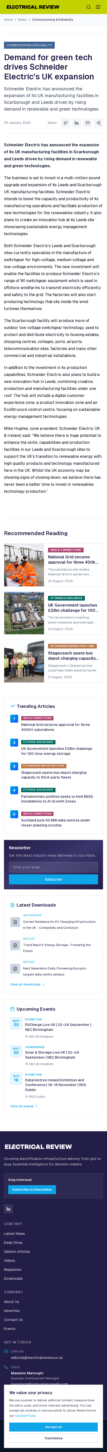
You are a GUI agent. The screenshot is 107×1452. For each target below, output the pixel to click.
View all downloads (25, 984)
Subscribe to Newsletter (32, 1189)
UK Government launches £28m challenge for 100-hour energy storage (56, 751)
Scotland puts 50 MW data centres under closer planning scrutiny (55, 822)
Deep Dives (13, 1243)
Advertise (12, 1311)
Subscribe (53, 879)
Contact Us (13, 1320)
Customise (53, 1438)
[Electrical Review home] (33, 7)
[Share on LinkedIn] (76, 122)
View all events (22, 1106)
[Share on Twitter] (65, 122)
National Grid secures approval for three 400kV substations (55, 727)
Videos (9, 1261)
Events (9, 1329)
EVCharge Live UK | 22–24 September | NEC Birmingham (58, 1027)
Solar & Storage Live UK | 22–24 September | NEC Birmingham (52, 1054)
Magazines (12, 1270)
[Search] (88, 6)
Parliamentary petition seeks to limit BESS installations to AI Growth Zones (57, 799)
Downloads (13, 1279)
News (22, 19)
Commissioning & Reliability (52, 19)
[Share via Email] (87, 122)
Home (8, 19)
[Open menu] (98, 7)
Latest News (14, 1234)
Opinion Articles (17, 1252)
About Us (11, 1302)
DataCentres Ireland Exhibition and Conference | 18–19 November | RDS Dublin (55, 1085)
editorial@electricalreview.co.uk (37, 1358)
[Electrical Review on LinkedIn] (8, 1208)
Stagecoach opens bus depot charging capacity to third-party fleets (54, 775)
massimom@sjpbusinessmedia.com (39, 1384)
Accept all (53, 1427)
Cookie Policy (25, 1416)
